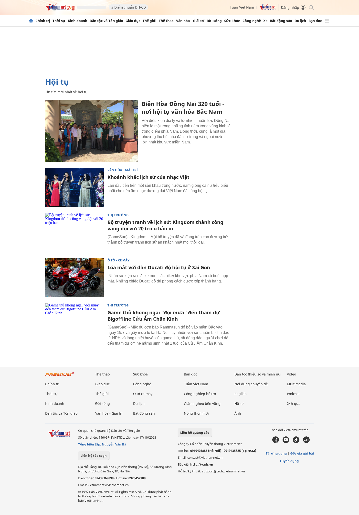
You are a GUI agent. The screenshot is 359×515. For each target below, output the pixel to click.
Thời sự (59, 21)
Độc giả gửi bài (302, 453)
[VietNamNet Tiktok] (296, 442)
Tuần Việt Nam (242, 7)
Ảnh (237, 413)
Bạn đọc (315, 21)
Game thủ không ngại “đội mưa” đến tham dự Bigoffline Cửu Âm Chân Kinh (163, 315)
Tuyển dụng (289, 461)
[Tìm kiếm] (311, 7)
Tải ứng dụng (276, 453)
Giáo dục (133, 21)
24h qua (293, 403)
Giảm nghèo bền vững (202, 403)
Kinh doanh (77, 21)
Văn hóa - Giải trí (190, 21)
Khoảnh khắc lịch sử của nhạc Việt (148, 177)
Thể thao (166, 21)
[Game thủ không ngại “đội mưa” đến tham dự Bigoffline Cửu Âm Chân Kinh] (74, 322)
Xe (265, 21)
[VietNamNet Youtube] (286, 442)
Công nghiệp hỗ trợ (200, 393)
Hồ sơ (239, 403)
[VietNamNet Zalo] (306, 442)
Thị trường (117, 215)
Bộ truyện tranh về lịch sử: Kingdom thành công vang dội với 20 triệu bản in (165, 225)
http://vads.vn (201, 464)
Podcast (293, 393)
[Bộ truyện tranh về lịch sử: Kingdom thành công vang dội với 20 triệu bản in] (74, 232)
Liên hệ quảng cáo (194, 432)
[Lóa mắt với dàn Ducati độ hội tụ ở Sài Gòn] (74, 277)
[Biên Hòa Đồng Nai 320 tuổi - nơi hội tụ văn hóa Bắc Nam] (91, 131)
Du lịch (300, 21)
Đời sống (214, 21)
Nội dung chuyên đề (251, 384)
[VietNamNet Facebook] (275, 442)
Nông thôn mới (196, 413)
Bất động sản (281, 21)
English (240, 393)
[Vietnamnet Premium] (59, 376)
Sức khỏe (232, 21)
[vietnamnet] (59, 9)
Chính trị (42, 21)
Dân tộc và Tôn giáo (106, 21)
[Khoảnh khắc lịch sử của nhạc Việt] (74, 187)
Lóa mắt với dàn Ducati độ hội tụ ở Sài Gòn (158, 267)
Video (291, 374)
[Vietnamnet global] (267, 9)
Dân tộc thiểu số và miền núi (257, 374)
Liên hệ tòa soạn (94, 455)
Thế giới (149, 21)
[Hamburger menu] (327, 21)
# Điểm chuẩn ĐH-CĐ (128, 7)
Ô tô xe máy (142, 393)
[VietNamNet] (31, 21)
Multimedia (296, 384)
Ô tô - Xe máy (118, 260)
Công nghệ (252, 21)
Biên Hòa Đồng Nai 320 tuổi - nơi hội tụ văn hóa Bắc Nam (183, 108)
